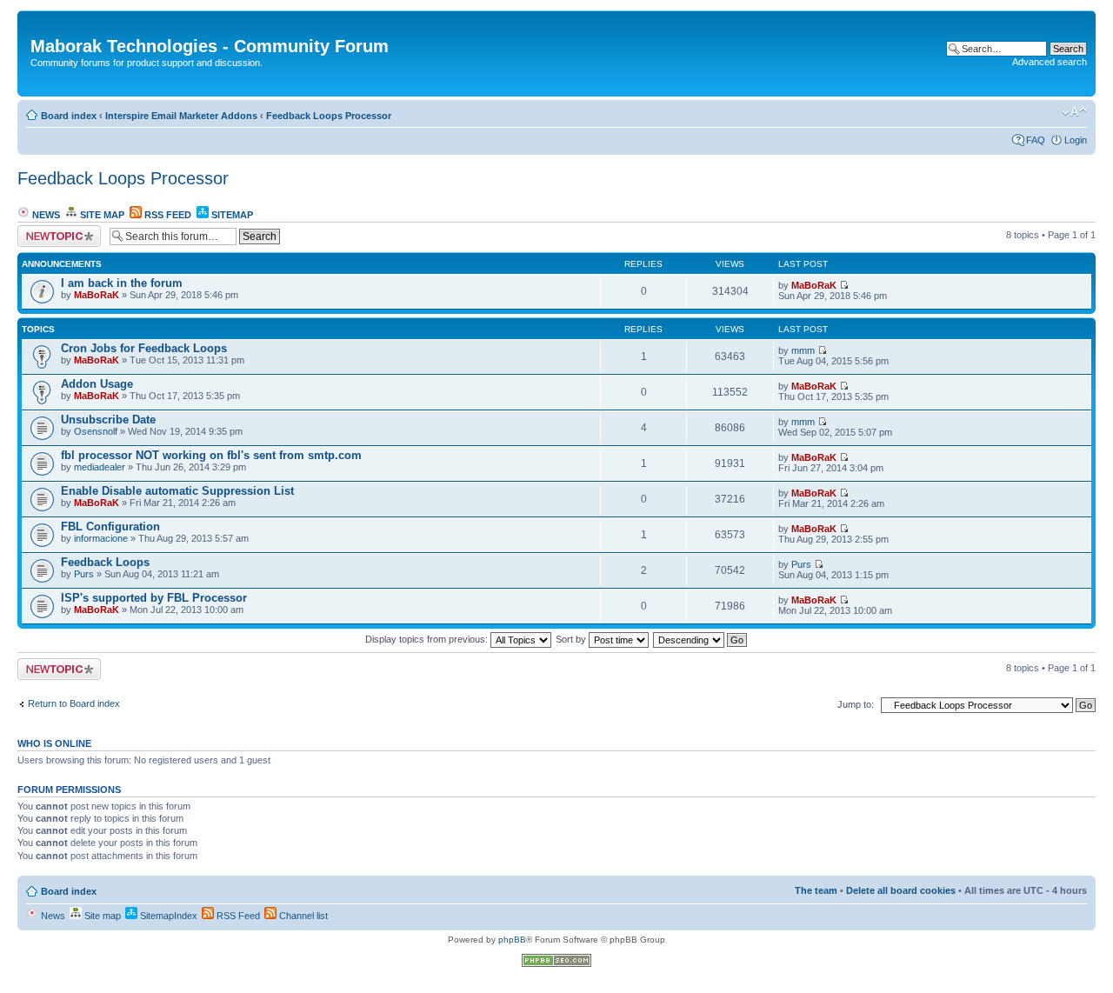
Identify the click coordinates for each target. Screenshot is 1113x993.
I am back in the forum (122, 283)
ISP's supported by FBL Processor (154, 597)
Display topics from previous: (427, 639)
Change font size (1074, 112)
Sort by (572, 639)
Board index (69, 115)
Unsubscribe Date (108, 419)
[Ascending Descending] (701, 639)
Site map (100, 215)
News (45, 215)
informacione (101, 538)
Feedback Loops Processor (328, 115)
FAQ (1035, 140)
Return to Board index (74, 703)
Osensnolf (95, 431)
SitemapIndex (167, 915)
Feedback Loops (105, 562)
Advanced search (1049, 62)
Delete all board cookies (901, 890)
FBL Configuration (110, 526)
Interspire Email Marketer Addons (181, 115)
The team (816, 890)
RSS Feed (166, 215)
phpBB (512, 939)
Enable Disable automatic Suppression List (177, 490)
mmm (803, 350)
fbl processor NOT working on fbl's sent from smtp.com (211, 455)
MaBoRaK (96, 295)
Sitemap (231, 215)
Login (1075, 140)
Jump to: (855, 704)
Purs (84, 574)
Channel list (302, 915)
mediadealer (99, 467)
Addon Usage (97, 383)
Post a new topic (52, 230)
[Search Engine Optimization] (556, 964)
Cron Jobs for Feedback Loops (144, 348)
